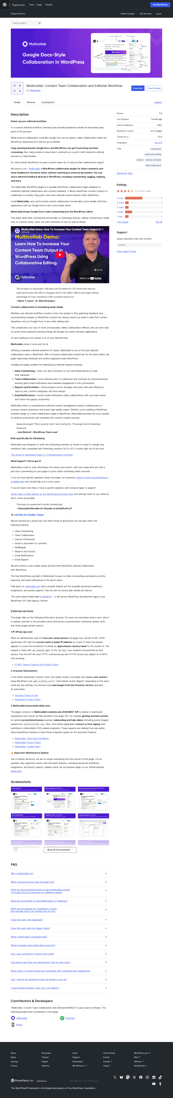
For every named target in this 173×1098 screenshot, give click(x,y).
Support (158, 102)
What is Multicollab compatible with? (29, 937)
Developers (77, 1061)
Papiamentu (42, 1081)
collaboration (156, 149)
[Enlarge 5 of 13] (72, 790)
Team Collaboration (153, 165)
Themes (45, 1057)
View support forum (126, 251)
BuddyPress (140, 1066)
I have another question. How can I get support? (35, 988)
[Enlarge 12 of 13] (105, 844)
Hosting (14, 1061)
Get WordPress (160, 5)
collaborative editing (153, 154)
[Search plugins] (39, 23)
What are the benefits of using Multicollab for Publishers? (39, 901)
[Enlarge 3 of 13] (38, 843)
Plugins (45, 1061)
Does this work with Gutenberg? (27, 920)
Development (48, 102)
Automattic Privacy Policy (28, 699)
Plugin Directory (18, 13)
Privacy (14, 1066)
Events (106, 1057)
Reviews (31, 102)
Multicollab (35, 90)
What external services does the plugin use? (32, 882)
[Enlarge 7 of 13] (72, 843)
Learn (74, 1053)
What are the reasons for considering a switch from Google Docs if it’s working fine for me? (34, 910)
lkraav (19, 1024)
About (13, 1053)
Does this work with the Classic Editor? (30, 928)
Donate (107, 1061)
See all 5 (158, 143)
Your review (122, 222)
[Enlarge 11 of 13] (105, 817)
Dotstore (70, 1018)
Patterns (45, 1066)
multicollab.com (32, 586)
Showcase (46, 1053)
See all (159, 222)
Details (17, 102)
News (13, 1057)
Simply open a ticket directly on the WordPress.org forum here (42, 494)
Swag (107, 1066)
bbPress (139, 1061)
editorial (140, 160)
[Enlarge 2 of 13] (38, 817)
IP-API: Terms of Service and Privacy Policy (37, 664)
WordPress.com (142, 1053)
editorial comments (153, 160)
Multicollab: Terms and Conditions (32, 738)
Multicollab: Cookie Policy (28, 746)
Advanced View (124, 173)
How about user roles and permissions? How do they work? (41, 962)
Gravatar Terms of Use (26, 695)
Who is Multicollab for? (22, 873)
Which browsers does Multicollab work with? (33, 945)
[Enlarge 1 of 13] (38, 790)
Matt (137, 1057)
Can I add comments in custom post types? (32, 954)
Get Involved (109, 1053)
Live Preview (154, 88)
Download (138, 88)
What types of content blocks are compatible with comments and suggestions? (50, 971)
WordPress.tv (79, 1066)
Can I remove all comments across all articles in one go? (39, 979)
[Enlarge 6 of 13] (72, 817)
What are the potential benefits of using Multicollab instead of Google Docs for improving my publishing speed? (40, 891)
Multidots (46, 596)
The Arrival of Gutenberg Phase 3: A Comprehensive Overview (42, 454)
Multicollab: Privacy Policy (28, 742)
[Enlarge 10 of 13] (105, 790)
